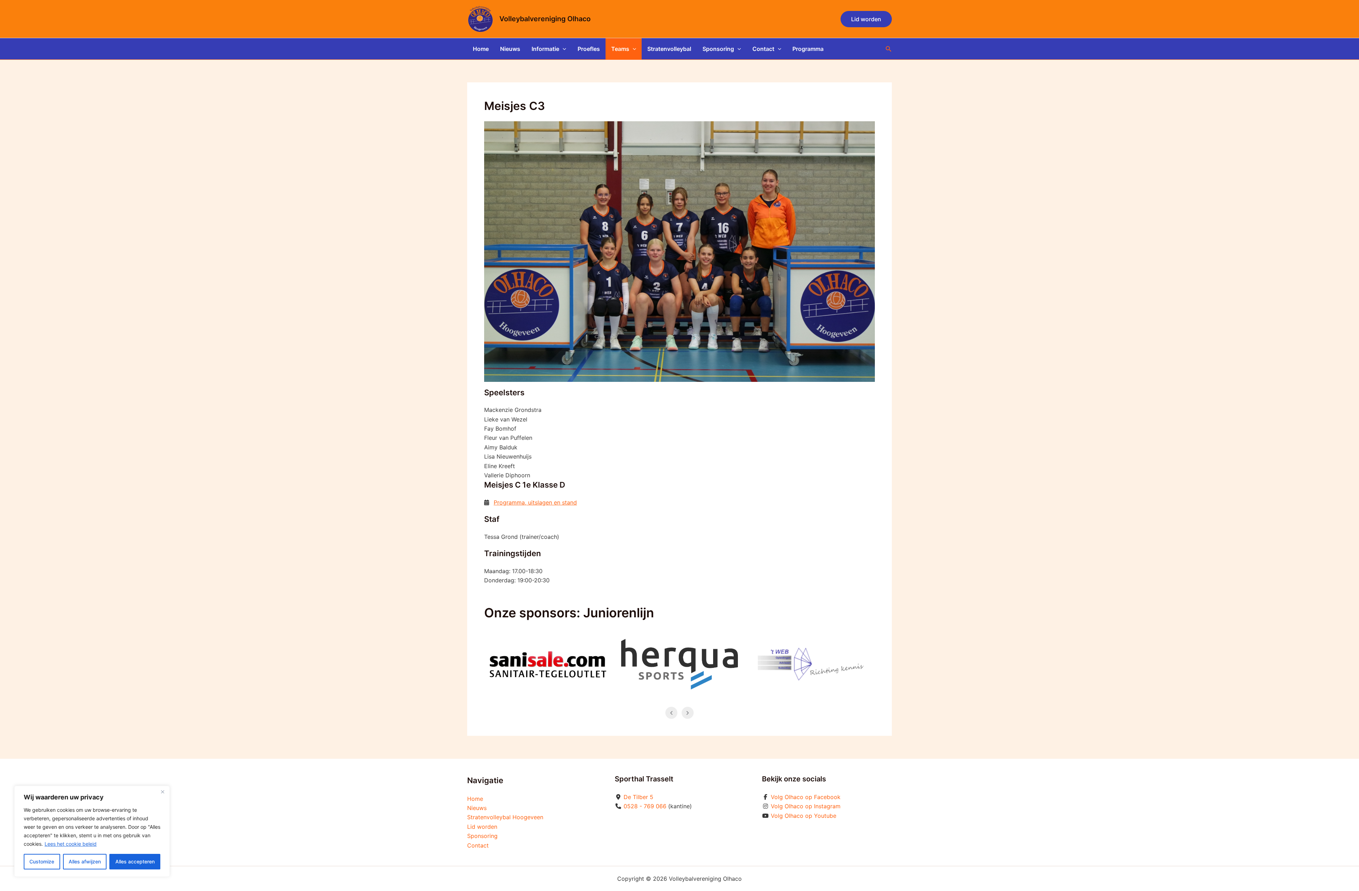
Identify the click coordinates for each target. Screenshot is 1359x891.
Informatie (545, 48)
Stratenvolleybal (669, 48)
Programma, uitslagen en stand (535, 502)
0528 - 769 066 (645, 806)
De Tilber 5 (638, 796)
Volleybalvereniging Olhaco (545, 18)
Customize (41, 861)
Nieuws (510, 48)
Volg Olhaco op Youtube (803, 815)
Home (481, 48)
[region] (92, 831)
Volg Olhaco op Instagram (806, 806)
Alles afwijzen (85, 861)
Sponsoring (718, 48)
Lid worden (482, 826)
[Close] (162, 791)
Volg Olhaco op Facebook (806, 796)
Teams (620, 48)
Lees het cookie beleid (71, 844)
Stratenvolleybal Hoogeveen (505, 817)
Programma (808, 48)
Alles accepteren (135, 861)
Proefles (589, 48)
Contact (763, 48)
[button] (866, 19)
